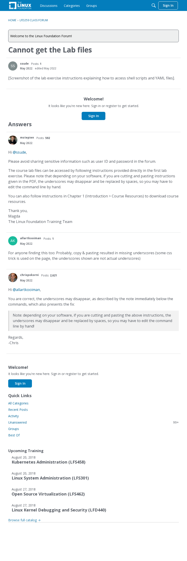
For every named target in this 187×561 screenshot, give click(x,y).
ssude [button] (24, 64)
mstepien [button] (27, 137)
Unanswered (93, 422)
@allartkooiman (26, 289)
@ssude (19, 152)
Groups (13, 429)
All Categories (18, 403)
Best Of (14, 435)
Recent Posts (18, 409)
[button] (12, 66)
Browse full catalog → (24, 520)
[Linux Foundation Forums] (20, 5)
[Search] (154, 5)
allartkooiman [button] (30, 238)
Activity (13, 416)
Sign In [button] (93, 116)
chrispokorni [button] (29, 275)
